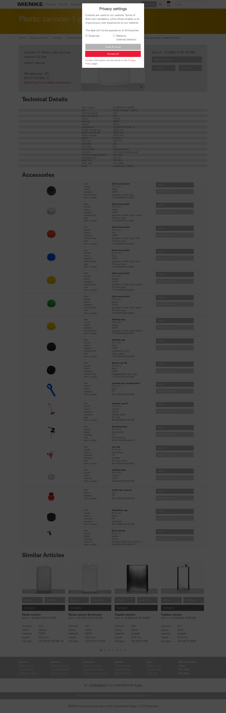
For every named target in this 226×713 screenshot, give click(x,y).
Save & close (113, 46)
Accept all (113, 53)
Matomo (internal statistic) (126, 37)
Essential (94, 35)
